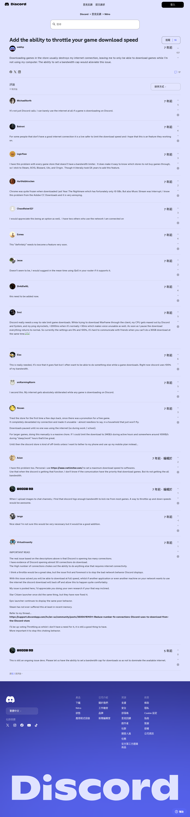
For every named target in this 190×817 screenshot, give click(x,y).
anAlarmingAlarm (26, 382)
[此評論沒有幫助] (177, 109)
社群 (123, 728)
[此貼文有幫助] (177, 48)
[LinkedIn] (19, 72)
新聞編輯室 (104, 718)
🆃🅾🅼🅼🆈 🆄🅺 (25, 489)
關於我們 (103, 703)
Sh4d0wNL (22, 286)
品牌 (101, 713)
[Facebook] (11, 72)
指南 (146, 718)
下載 (78, 703)
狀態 (78, 713)
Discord (84, 14)
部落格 (125, 713)
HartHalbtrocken (25, 181)
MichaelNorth (24, 101)
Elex (19, 355)
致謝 (146, 723)
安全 (123, 708)
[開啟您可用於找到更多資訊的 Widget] (179, 812)
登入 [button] (172, 5)
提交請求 (100, 5)
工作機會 (103, 708)
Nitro (107, 14)
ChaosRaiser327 (25, 209)
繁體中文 (15, 711)
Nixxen (20, 408)
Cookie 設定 (150, 713)
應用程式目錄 (83, 718)
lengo (20, 516)
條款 (146, 703)
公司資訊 (149, 733)
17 (179, 72)
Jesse (19, 260)
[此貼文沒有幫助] (177, 57)
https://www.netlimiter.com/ (67, 468)
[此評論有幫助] (177, 100)
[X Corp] (15, 72)
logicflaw (22, 154)
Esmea (20, 234)
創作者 (125, 723)
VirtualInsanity (24, 542)
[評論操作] (177, 114)
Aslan (20, 458)
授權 (146, 728)
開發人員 (126, 733)
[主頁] (15, 5)
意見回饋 (126, 718)
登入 (13, 674)
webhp (20, 47)
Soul (19, 312)
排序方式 (160, 87)
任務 (123, 739)
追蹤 (168, 40)
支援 (123, 703)
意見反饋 (87, 5)
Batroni (21, 126)
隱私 (146, 708)
